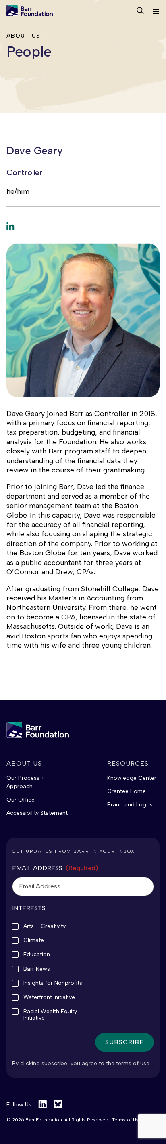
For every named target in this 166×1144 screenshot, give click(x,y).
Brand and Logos (130, 804)
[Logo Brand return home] (37, 729)
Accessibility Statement (37, 813)
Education (36, 954)
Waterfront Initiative (49, 997)
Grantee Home (126, 791)
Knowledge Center (131, 778)
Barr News (36, 969)
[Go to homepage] (29, 11)
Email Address (55, 868)
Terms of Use (126, 1120)
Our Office (20, 799)
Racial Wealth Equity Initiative (50, 1014)
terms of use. (133, 1063)
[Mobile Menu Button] (155, 11)
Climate (33, 940)
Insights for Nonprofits (52, 983)
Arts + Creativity (44, 926)
